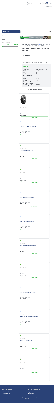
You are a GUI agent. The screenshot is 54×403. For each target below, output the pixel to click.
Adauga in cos (34, 117)
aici (39, 44)
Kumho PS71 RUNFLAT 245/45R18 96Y (28, 126)
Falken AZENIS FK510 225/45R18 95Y (28, 292)
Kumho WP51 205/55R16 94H (26, 174)
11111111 (50, 6)
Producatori (6, 392)
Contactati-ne (6, 393)
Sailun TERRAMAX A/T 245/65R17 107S (28, 269)
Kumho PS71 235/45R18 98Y (26, 364)
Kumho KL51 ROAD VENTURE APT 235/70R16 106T (30, 109)
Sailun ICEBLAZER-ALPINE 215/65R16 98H (29, 316)
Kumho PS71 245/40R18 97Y (26, 340)
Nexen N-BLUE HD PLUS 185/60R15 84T (28, 245)
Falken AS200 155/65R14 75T (26, 150)
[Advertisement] (27, 19)
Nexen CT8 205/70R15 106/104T (27, 221)
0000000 (31, 393)
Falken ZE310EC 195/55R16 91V (27, 197)
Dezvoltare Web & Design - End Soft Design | (14, 397)
